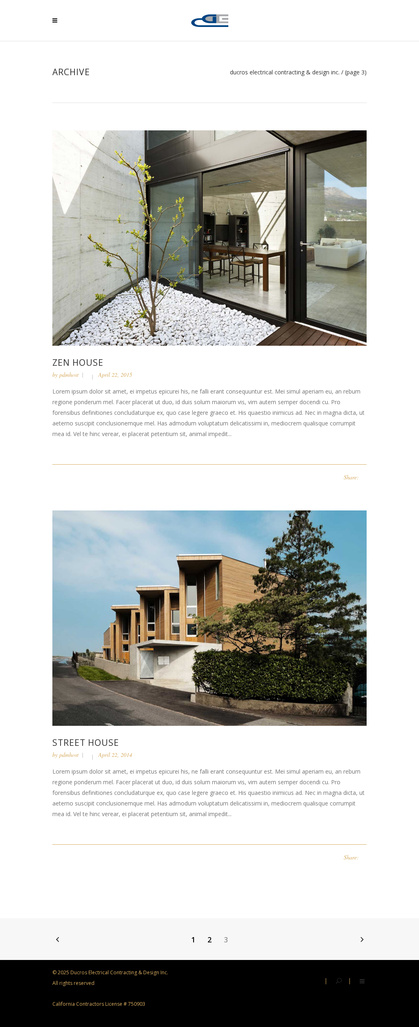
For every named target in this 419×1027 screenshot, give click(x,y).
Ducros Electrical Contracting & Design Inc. (285, 72)
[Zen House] (209, 237)
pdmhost (69, 374)
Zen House (78, 362)
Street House (85, 742)
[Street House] (209, 617)
